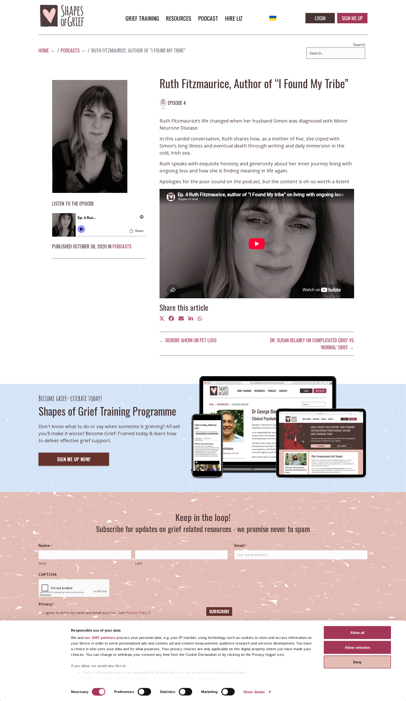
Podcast (208, 18)
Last (138, 563)
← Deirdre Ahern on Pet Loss (188, 340)
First (42, 563)
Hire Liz (233, 18)
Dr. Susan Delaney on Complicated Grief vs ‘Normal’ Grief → (312, 344)
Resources (178, 18)
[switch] (144, 691)
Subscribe (219, 611)
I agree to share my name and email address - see (97, 612)
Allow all (357, 633)
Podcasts (122, 246)
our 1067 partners (100, 638)
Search (359, 44)
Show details (254, 692)
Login (320, 18)
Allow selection (357, 647)
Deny (357, 662)
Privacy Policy (137, 612)
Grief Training (142, 18)
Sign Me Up (352, 18)
